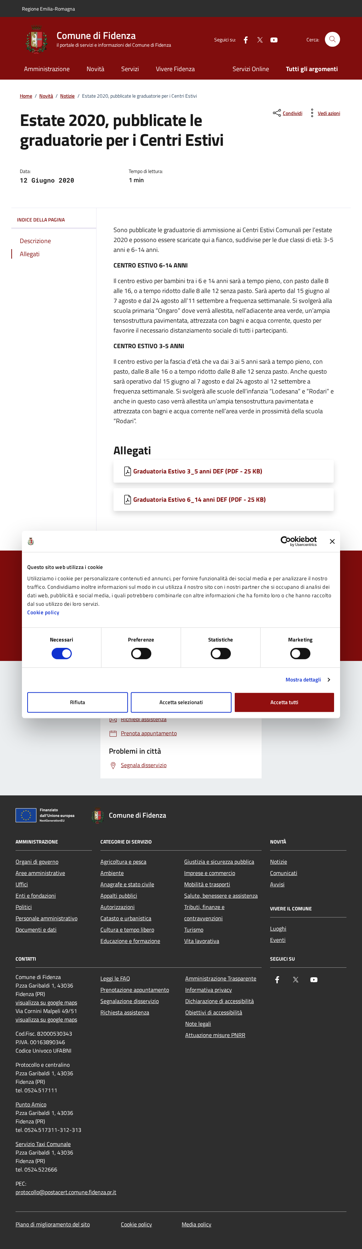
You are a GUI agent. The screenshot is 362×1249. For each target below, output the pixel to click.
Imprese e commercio (209, 873)
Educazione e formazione (130, 941)
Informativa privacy (208, 989)
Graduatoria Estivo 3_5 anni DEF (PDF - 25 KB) (197, 471)
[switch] (141, 653)
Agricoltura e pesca (123, 861)
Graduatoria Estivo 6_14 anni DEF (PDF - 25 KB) (199, 499)
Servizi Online (251, 69)
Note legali (198, 1023)
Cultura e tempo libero (127, 929)
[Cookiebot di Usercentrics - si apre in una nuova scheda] (286, 541)
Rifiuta (77, 702)
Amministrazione (47, 69)
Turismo (193, 929)
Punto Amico (31, 1104)
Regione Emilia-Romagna (48, 8)
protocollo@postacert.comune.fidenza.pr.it (66, 1192)
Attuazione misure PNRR (215, 1035)
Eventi (278, 940)
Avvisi (277, 884)
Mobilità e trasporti (207, 884)
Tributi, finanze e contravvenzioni (204, 912)
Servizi (130, 69)
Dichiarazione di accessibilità (219, 1001)
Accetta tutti (284, 702)
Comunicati (283, 873)
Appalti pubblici (118, 895)
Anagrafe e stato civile (127, 884)
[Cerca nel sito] (332, 39)
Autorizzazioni (117, 907)
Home (26, 96)
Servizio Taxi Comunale (43, 1144)
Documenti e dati (36, 929)
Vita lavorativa (201, 941)
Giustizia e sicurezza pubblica (219, 861)
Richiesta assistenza (124, 1012)
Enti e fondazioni (36, 895)
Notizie (67, 96)
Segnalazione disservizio (129, 1001)
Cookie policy (43, 612)
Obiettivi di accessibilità (213, 1012)
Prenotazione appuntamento (134, 989)
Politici (24, 907)
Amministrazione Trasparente (220, 978)
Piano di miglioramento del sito (53, 1224)
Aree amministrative (40, 873)
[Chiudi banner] (332, 541)
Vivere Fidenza (175, 69)
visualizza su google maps (46, 1002)
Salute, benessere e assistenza (221, 895)
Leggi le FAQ (115, 978)
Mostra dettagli (303, 679)
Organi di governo (37, 861)
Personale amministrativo (46, 918)
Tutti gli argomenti (312, 69)
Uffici (22, 884)
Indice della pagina (41, 219)
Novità (95, 69)
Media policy (196, 1224)
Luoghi (278, 928)
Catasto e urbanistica (125, 918)
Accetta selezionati (181, 702)
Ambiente (112, 873)
